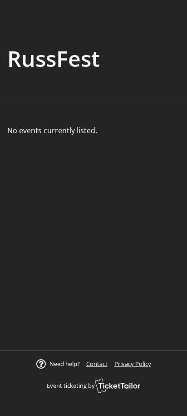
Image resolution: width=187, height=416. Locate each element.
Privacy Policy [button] (132, 364)
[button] (97, 364)
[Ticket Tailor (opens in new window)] (117, 385)
